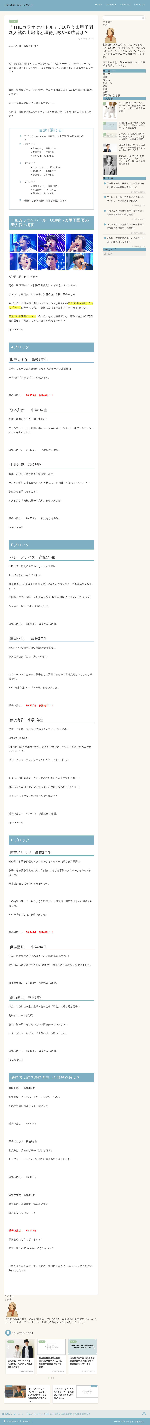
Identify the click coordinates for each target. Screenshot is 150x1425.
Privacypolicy (12, 1421)
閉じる (56, 130)
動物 (105, 89)
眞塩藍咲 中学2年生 (44, 190)
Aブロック (29, 144)
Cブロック (30, 181)
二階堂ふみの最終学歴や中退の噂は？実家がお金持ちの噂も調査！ (125, 213)
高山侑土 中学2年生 (43, 193)
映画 (105, 92)
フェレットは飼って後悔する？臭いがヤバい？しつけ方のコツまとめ (125, 199)
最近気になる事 (111, 95)
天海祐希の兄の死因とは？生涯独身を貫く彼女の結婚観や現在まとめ (125, 185)
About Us (139, 4)
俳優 (105, 77)
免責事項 (26, 1421)
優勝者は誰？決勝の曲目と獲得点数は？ (45, 200)
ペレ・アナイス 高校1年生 (46, 167)
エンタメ (13, 21)
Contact (125, 4)
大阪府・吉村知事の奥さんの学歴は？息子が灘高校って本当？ (125, 240)
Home (98, 4)
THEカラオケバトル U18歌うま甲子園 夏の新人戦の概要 (54, 138)
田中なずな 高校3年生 (44, 148)
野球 (105, 86)
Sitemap (111, 4)
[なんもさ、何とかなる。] (19, 10)
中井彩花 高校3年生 (43, 156)
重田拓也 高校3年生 (44, 171)
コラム (106, 80)
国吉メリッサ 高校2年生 (45, 186)
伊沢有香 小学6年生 (43, 175)
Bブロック (29, 163)
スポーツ (108, 83)
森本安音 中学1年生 (44, 152)
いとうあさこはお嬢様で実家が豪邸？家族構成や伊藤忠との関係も (125, 226)
